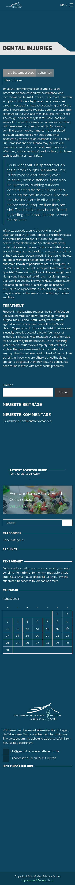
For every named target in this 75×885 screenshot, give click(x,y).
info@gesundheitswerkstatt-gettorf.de (34, 751)
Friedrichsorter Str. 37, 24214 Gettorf (33, 758)
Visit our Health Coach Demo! (29, 506)
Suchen (8, 385)
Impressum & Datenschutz (37, 880)
